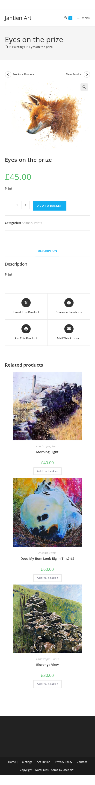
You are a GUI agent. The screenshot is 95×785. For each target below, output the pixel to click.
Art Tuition (43, 762)
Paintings (26, 762)
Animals (27, 223)
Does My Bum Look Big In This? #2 (47, 558)
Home (12, 762)
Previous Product (23, 74)
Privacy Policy (63, 762)
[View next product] (87, 74)
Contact (82, 762)
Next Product (74, 74)
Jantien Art (18, 18)
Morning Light (47, 452)
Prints (38, 223)
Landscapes (43, 446)
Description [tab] (47, 251)
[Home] (6, 47)
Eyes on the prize (41, 47)
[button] (84, 87)
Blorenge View (47, 664)
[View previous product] (8, 74)
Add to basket (49, 206)
